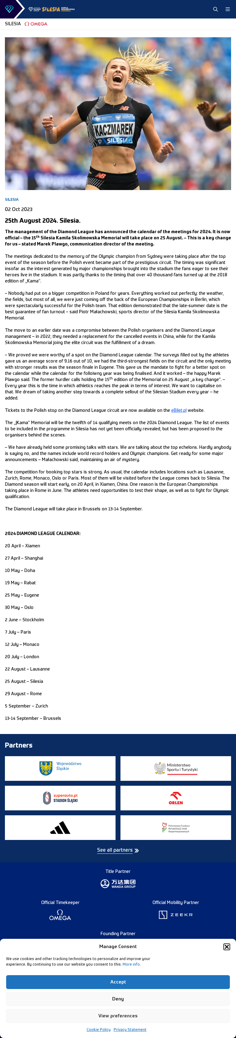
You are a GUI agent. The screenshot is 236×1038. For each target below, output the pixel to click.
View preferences (118, 1016)
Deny (118, 999)
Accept (118, 982)
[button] (227, 947)
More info (131, 965)
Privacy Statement (130, 1030)
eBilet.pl (179, 410)
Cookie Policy (99, 1030)
